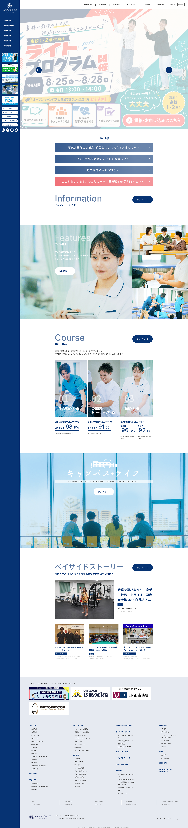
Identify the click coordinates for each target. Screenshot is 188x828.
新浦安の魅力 (79, 741)
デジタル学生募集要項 (11, 121)
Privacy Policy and (112, 827)
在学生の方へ (8, 31)
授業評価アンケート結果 (39, 756)
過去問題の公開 (79, 783)
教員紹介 (34, 759)
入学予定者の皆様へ (81, 780)
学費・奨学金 (79, 762)
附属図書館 (163, 725)
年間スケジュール (80, 735)
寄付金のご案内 (166, 804)
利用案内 (163, 729)
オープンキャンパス (123, 732)
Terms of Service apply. (123, 827)
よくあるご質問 (79, 768)
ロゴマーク (34, 738)
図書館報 (163, 747)
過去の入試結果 (79, 777)
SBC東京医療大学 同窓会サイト (165, 770)
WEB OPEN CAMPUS (124, 747)
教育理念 (34, 732)
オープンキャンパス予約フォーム (126, 736)
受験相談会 (10, 117)
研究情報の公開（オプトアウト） (126, 789)
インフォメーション (123, 751)
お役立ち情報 (165, 741)
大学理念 (34, 729)
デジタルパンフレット (11, 112)
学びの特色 (102, 5)
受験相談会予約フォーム (125, 741)
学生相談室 (78, 747)
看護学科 (34, 790)
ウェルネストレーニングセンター (126, 775)
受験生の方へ (8, 21)
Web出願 (77, 765)
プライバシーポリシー (35, 804)
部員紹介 (163, 755)
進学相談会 (121, 744)
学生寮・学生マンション (82, 738)
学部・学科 (116, 5)
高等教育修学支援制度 (38, 766)
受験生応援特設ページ (124, 725)
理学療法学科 (35, 783)
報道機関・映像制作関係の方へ (170, 802)
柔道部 (161, 751)
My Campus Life (80, 744)
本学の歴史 (34, 744)
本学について (88, 5)
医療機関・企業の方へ (132, 804)
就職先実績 (34, 769)
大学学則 (34, 747)
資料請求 (181, 4)
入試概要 (77, 759)
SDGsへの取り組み (122, 764)
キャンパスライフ (132, 5)
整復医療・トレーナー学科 (39, 786)
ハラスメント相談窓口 (82, 750)
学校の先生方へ (9, 26)
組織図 (33, 750)
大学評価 (34, 763)
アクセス (172, 4)
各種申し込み (165, 732)
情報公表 (34, 753)
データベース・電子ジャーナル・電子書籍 (169, 736)
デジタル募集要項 (80, 774)
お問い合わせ (9, 125)
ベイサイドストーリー (124, 758)
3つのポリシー (36, 735)
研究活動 (119, 770)
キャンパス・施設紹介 (82, 729)
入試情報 (9, 108)
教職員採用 (7, 46)
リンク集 (31, 802)
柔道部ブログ (165, 758)
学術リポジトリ (122, 793)
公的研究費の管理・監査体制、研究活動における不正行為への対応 (126, 782)
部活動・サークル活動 (82, 732)
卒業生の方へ (8, 36)
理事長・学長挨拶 (37, 741)
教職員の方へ (8, 41)
